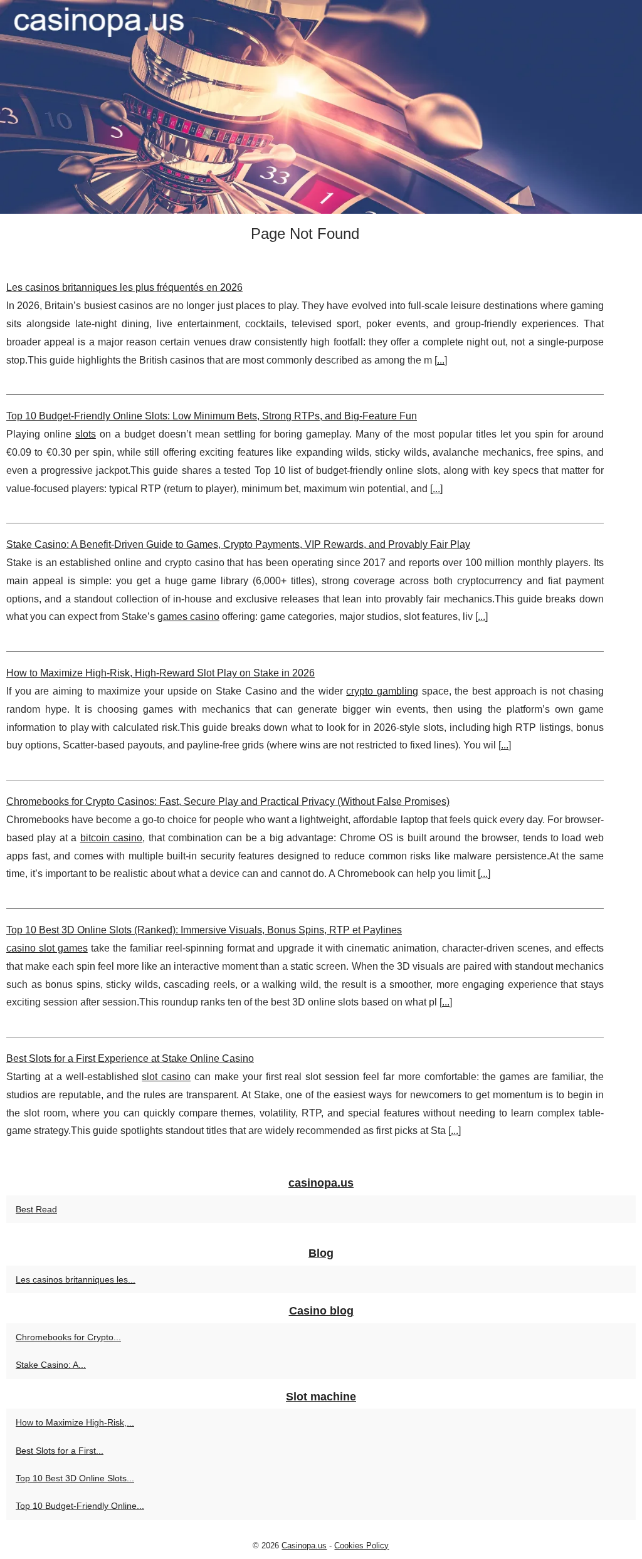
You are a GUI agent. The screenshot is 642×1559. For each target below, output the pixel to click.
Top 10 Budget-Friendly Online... (80, 1506)
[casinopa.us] (321, 107)
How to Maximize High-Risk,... (75, 1422)
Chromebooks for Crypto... (68, 1337)
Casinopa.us (304, 1545)
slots (85, 434)
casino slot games (47, 948)
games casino (188, 616)
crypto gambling (382, 691)
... (441, 360)
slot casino (166, 1076)
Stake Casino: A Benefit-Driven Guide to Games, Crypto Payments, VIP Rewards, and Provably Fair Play (238, 544)
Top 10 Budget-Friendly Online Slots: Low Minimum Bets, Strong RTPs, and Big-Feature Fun (211, 416)
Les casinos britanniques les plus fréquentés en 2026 (124, 287)
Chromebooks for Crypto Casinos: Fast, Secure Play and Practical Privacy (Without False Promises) (228, 801)
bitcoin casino (111, 837)
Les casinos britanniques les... (75, 1279)
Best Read (36, 1209)
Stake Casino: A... (51, 1365)
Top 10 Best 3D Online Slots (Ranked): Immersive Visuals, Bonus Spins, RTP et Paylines (204, 930)
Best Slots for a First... (59, 1451)
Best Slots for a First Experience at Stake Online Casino (130, 1058)
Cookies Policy (361, 1545)
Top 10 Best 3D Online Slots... (75, 1478)
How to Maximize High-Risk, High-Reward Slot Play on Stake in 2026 (160, 673)
